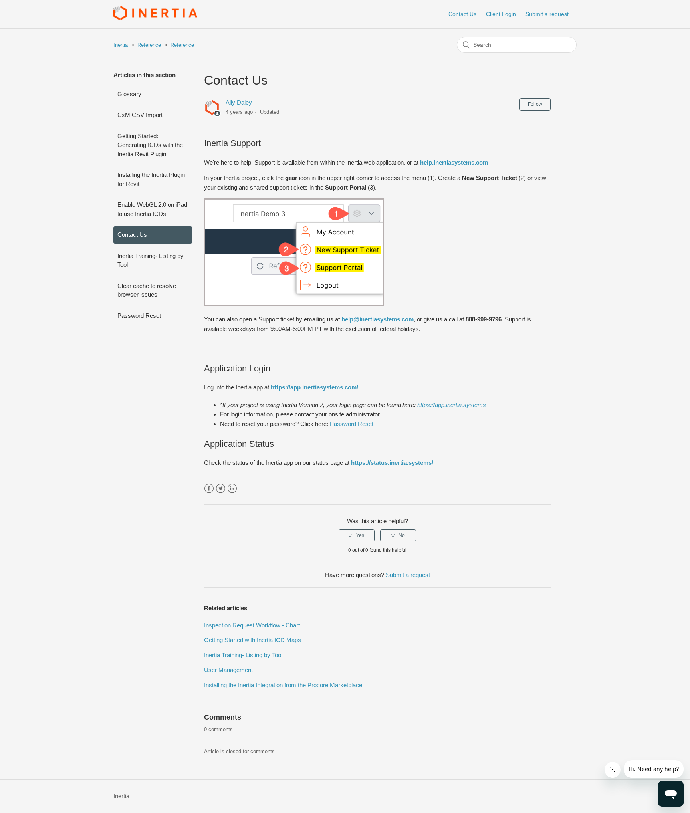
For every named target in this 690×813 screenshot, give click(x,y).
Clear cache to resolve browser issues (146, 290)
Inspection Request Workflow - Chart (252, 625)
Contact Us (462, 14)
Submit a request (547, 14)
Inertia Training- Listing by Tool (150, 260)
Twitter (221, 489)
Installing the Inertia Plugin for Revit (151, 179)
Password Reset (139, 315)
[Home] (155, 18)
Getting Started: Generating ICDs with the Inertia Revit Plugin (150, 145)
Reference (149, 45)
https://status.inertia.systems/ (392, 462)
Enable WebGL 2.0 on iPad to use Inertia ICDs (152, 209)
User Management (228, 669)
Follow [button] (535, 104)
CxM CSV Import (140, 114)
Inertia (120, 45)
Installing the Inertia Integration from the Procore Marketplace (283, 685)
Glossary (129, 94)
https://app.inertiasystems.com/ (314, 387)
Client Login (501, 14)
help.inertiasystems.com (454, 162)
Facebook (209, 489)
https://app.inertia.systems (451, 404)
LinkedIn (232, 489)
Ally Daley (239, 102)
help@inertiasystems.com (377, 319)
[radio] (357, 535)
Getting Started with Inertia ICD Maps (252, 640)
